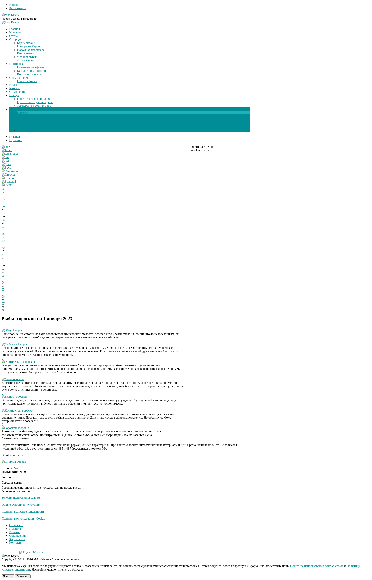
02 (3, 268)
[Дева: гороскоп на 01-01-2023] (6, 164)
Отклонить (23, 576)
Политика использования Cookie (23, 518)
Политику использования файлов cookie (316, 566)
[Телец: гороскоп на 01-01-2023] (7, 150)
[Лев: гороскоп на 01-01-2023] (6, 160)
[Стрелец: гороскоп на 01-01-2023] (9, 174)
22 (3, 192)
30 (3, 247)
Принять (8, 576)
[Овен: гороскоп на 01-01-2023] (7, 146)
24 (3, 206)
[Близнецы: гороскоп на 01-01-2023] (10, 153)
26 (3, 219)
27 (3, 226)
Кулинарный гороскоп (19, 410)
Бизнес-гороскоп (16, 396)
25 (3, 212)
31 (3, 254)
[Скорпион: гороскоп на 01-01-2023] (10, 171)
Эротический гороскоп (20, 361)
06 (3, 296)
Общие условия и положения (21, 504)
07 (3, 303)
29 (3, 240)
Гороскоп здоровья (17, 428)
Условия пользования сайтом (21, 497)
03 (3, 275)
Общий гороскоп (16, 330)
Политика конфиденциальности (23, 511)
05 (3, 289)
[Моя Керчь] (10, 14)
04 (3, 282)
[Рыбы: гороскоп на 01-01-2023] (7, 185)
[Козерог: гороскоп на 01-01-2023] (8, 178)
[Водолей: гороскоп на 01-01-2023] (9, 181)
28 (3, 233)
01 (3, 261)
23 (3, 199)
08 (3, 310)
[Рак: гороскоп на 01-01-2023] (5, 157)
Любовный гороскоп (18, 344)
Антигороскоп (14, 379)
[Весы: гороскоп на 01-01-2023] (7, 167)
